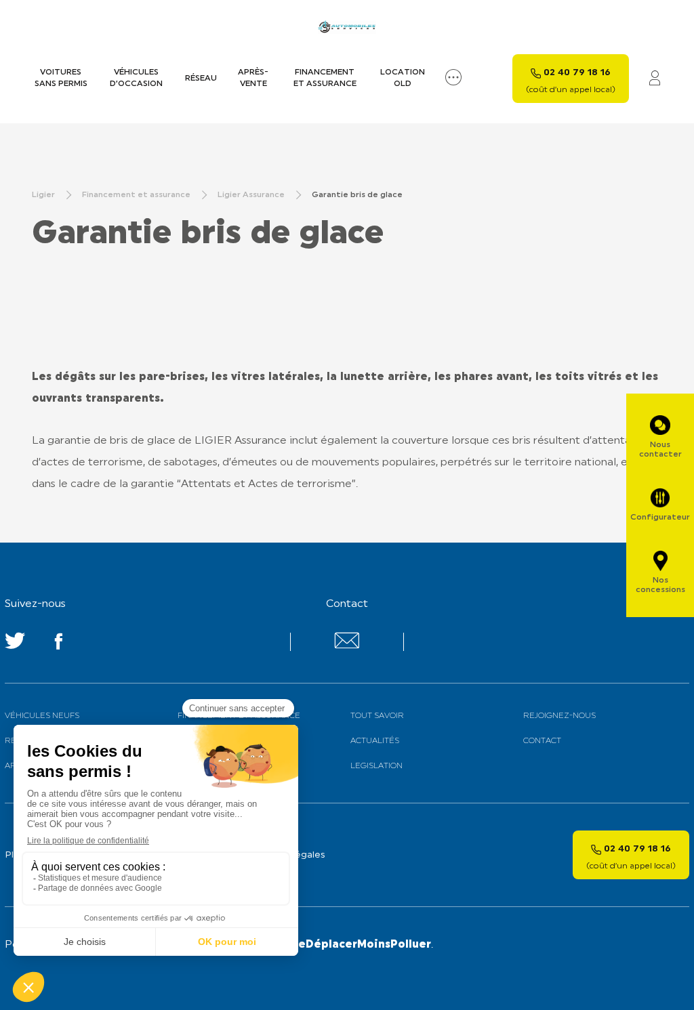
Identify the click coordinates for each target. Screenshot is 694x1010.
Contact (542, 741)
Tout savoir (377, 716)
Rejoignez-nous (559, 716)
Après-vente (253, 78)
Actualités (374, 741)
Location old (402, 78)
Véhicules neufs (42, 716)
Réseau (201, 79)
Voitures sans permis (61, 78)
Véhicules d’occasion (136, 78)
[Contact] (346, 646)
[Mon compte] (654, 79)
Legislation (376, 766)
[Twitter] (15, 643)
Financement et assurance (324, 78)
